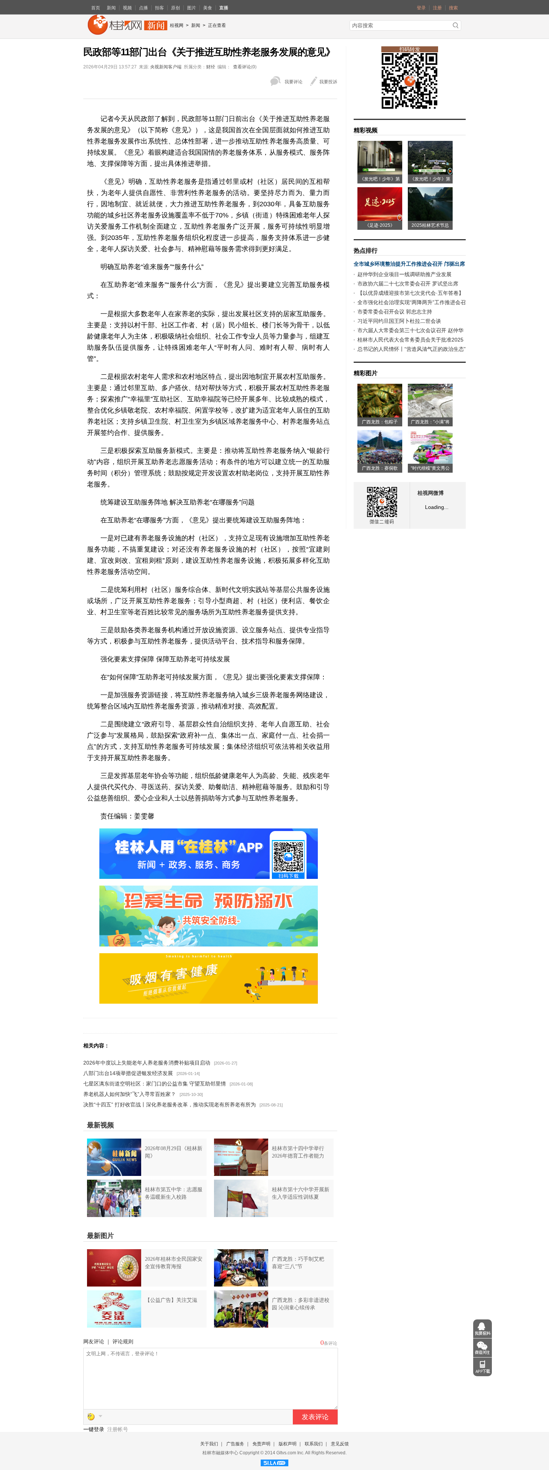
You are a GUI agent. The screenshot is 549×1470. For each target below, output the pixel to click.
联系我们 (314, 1443)
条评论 (330, 1343)
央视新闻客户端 (166, 67)
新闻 (111, 7)
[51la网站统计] (274, 1461)
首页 (95, 7)
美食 (207, 7)
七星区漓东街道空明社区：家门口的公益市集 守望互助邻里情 (154, 1084)
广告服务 (235, 1443)
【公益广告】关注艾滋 (171, 1300)
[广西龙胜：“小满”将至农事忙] (430, 415)
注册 (437, 7)
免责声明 (261, 1443)
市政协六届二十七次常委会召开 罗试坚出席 (407, 284)
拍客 (159, 7)
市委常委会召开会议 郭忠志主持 (394, 312)
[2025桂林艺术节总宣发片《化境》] (430, 218)
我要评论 (294, 81)
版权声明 (288, 1443)
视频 (127, 7)
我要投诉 (328, 81)
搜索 (453, 7)
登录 (421, 7)
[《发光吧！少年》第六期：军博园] (379, 172)
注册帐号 (117, 1429)
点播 (143, 7)
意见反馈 (340, 1443)
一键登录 (94, 1429)
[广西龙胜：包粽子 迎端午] (379, 415)
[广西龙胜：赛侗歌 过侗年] (379, 461)
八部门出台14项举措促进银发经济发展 (128, 1073)
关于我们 (209, 1443)
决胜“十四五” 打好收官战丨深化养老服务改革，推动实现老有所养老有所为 (169, 1105)
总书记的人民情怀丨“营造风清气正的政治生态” (411, 349)
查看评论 (242, 67)
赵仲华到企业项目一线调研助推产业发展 (404, 274)
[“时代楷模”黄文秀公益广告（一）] (430, 461)
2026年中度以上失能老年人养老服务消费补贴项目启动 (146, 1063)
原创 (175, 7)
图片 (191, 7)
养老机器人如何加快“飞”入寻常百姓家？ (129, 1094)
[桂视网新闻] (127, 32)
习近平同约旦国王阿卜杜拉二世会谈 (399, 321)
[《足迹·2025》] (379, 218)
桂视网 (176, 25)
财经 (210, 67)
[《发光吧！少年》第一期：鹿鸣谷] (430, 172)
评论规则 (122, 1341)
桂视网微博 (431, 493)
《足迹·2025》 (380, 225)
